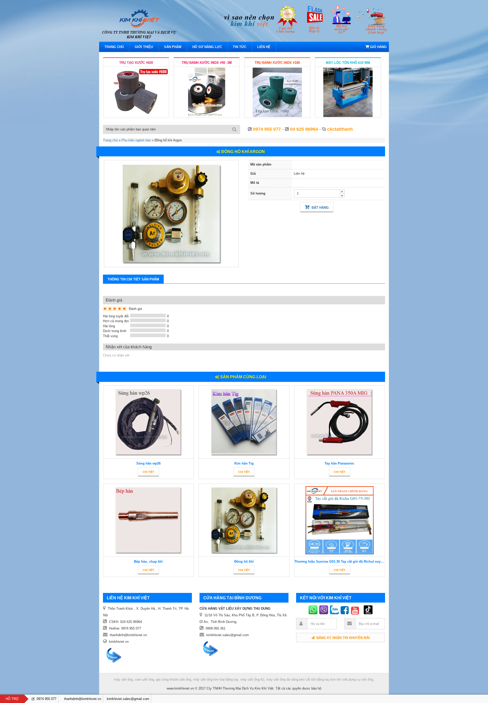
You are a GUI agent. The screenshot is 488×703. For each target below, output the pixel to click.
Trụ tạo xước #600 (136, 63)
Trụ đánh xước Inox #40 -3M (207, 63)
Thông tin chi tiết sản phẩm (133, 279)
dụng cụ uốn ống (361, 679)
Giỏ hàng (378, 47)
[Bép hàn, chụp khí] (148, 520)
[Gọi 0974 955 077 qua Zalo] (335, 609)
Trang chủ (110, 140)
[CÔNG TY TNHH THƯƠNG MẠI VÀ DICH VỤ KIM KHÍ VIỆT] (157, 24)
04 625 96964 (304, 129)
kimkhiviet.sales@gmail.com (227, 635)
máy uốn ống (123, 679)
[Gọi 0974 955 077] (314, 609)
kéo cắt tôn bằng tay (314, 679)
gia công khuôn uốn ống (173, 679)
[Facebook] (346, 609)
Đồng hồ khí (244, 561)
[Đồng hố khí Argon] (171, 213)
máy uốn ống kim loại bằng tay (215, 679)
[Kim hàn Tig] (244, 422)
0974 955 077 (267, 129)
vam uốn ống (144, 679)
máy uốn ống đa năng (282, 679)
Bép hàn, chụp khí (148, 561)
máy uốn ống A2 (252, 679)
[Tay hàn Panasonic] (339, 422)
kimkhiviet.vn (119, 642)
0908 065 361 (215, 628)
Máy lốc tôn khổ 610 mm (348, 63)
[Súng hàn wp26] (148, 422)
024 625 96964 (131, 622)
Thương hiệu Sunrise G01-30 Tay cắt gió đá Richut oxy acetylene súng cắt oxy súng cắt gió (339, 561)
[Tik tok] (362, 609)
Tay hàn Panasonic (339, 463)
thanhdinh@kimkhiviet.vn (128, 635)
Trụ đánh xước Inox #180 (277, 63)
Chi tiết (148, 471)
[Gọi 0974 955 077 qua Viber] (324, 609)
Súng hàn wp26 (148, 463)
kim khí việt (339, 679)
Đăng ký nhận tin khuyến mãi (342, 638)
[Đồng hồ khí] (244, 520)
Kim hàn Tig (244, 463)
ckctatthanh (340, 129)
